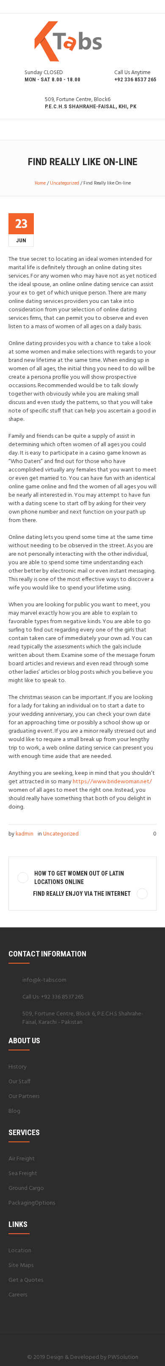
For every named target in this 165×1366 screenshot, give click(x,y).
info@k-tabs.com (44, 980)
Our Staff (19, 1082)
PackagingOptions (31, 1203)
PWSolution (123, 1357)
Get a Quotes (25, 1280)
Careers (17, 1295)
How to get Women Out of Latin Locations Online (79, 877)
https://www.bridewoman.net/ (112, 782)
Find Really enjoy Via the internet (82, 893)
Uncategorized (64, 183)
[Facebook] (72, 1340)
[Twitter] (92, 1340)
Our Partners (23, 1096)
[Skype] (102, 1340)
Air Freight (21, 1159)
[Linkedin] (61, 1340)
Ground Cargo (26, 1188)
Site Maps (20, 1265)
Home (40, 183)
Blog (14, 1111)
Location (19, 1251)
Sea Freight (22, 1174)
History (17, 1067)
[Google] (82, 1340)
